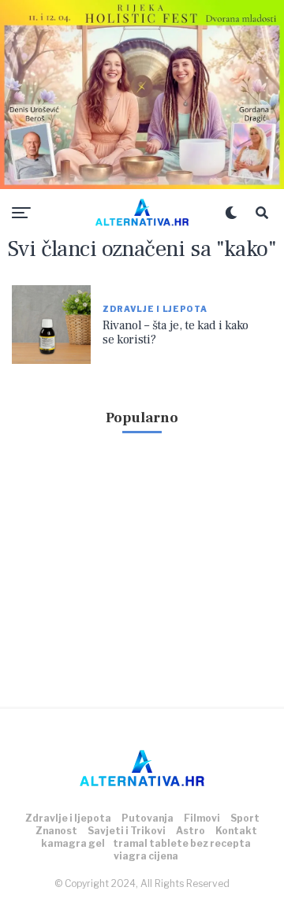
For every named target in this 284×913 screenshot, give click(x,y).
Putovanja (147, 818)
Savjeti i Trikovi (127, 831)
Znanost (56, 831)
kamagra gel (73, 843)
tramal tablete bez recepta (182, 843)
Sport (245, 818)
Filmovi (202, 818)
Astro (190, 831)
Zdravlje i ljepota (68, 818)
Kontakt (236, 831)
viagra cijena (146, 856)
